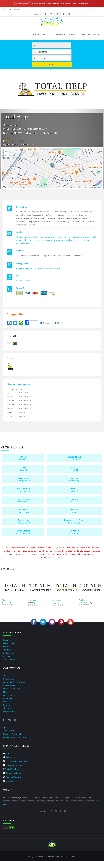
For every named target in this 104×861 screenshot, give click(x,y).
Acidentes (39, 237)
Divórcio (68, 237)
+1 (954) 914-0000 (14, 133)
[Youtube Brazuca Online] (70, 622)
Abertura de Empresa (25, 237)
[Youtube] (69, 13)
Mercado (7, 692)
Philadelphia (8, 646)
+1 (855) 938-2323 (53, 268)
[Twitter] (51, 13)
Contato (73, 34)
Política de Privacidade (12, 734)
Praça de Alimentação (12, 688)
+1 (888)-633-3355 (23, 268)
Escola (6, 701)
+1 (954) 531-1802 (23, 280)
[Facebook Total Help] (56, 132)
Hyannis (6, 656)
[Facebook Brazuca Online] (33, 622)
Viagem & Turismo (10, 711)
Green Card (21, 240)
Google (99, 187)
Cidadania (10, 757)
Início (36, 34)
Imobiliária (7, 698)
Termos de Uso (9, 731)
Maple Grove (8, 643)
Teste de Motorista (13, 777)
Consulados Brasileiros (15, 765)
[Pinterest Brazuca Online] (61, 622)
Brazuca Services (12, 9)
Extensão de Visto (88, 237)
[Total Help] (12, 367)
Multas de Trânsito (44, 240)
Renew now (58, 3)
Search (52, 64)
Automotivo (8, 675)
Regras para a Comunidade (14, 737)
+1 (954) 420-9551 (38, 268)
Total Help (6, 600)
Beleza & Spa (8, 679)
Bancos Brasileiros (13, 773)
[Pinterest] (63, 13)
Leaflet (85, 187)
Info (44, 35)
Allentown (7, 650)
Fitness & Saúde (10, 685)
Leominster (7, 640)
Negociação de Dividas (62, 240)
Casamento (49, 237)
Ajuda (5, 727)
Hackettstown (8, 653)
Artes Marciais (9, 695)
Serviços (6, 705)
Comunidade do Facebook (16, 761)
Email (49, 133)
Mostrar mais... (10, 659)
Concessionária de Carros (14, 682)
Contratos (59, 237)
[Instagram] (57, 13)
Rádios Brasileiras (12, 769)
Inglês (7, 753)
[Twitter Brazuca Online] (42, 622)
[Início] (52, 21)
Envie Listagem (58, 34)
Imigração (31, 240)
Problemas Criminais (81, 240)
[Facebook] (45, 13)
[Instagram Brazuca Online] (52, 622)
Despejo (76, 237)
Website (32, 133)
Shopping (7, 708)
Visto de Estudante (24, 243)
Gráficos (9, 781)
